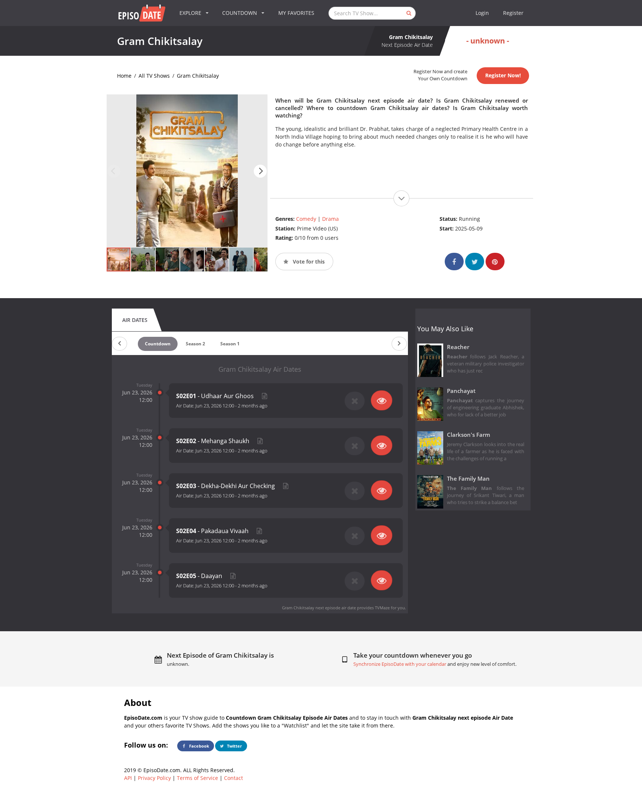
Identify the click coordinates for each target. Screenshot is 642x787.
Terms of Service (197, 777)
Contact (233, 777)
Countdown (158, 344)
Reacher (458, 347)
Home (124, 75)
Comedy (306, 218)
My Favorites (296, 12)
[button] (260, 171)
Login (482, 12)
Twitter (234, 746)
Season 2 (195, 344)
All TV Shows (154, 75)
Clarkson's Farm (468, 434)
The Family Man (468, 478)
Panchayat (461, 390)
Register (513, 12)
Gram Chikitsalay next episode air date (319, 607)
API (128, 777)
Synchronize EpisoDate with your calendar (399, 664)
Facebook (198, 746)
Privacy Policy (154, 777)
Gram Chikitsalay (198, 75)
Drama (330, 218)
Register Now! (503, 75)
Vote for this (308, 261)
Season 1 (230, 344)
